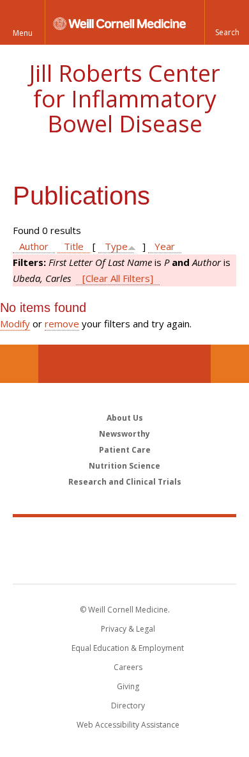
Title (74, 246)
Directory (128, 705)
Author (34, 246)
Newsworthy (124, 433)
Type (116, 246)
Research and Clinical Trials (124, 481)
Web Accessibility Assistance (128, 724)
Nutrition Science (124, 465)
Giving (128, 686)
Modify (15, 323)
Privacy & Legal (128, 628)
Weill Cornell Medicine (124, 536)
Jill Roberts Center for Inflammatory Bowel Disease (124, 98)
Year (165, 246)
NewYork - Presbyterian (125, 563)
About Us (125, 417)
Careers (128, 667)
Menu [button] (23, 32)
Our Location (19, 364)
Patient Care (125, 449)
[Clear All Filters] (117, 278)
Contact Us (230, 364)
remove (62, 323)
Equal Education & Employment (128, 648)
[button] (226, 22)
